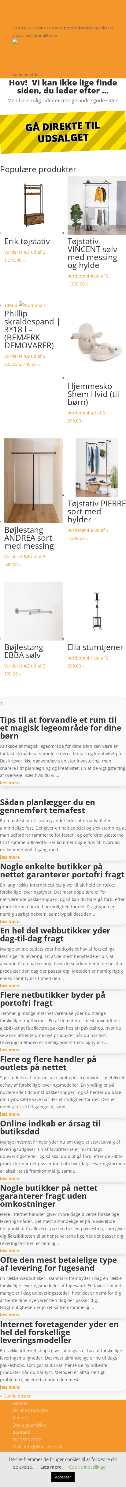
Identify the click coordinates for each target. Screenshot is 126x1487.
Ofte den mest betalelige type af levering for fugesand (58, 1263)
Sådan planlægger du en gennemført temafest (47, 805)
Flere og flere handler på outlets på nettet (48, 1063)
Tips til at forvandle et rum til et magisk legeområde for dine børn (60, 727)
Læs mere (51, 1467)
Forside (27, 50)
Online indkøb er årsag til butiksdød (50, 1127)
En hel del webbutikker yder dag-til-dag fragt (55, 934)
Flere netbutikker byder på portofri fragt (53, 998)
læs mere (10, 782)
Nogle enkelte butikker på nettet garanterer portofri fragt (62, 870)
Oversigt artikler (29, 1425)
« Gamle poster (15, 1396)
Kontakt (29, 66)
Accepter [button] (63, 1477)
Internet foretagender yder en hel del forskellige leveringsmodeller (59, 1332)
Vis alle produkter (49, 58)
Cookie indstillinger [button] (88, 1467)
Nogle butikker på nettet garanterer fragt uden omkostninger (49, 1195)
